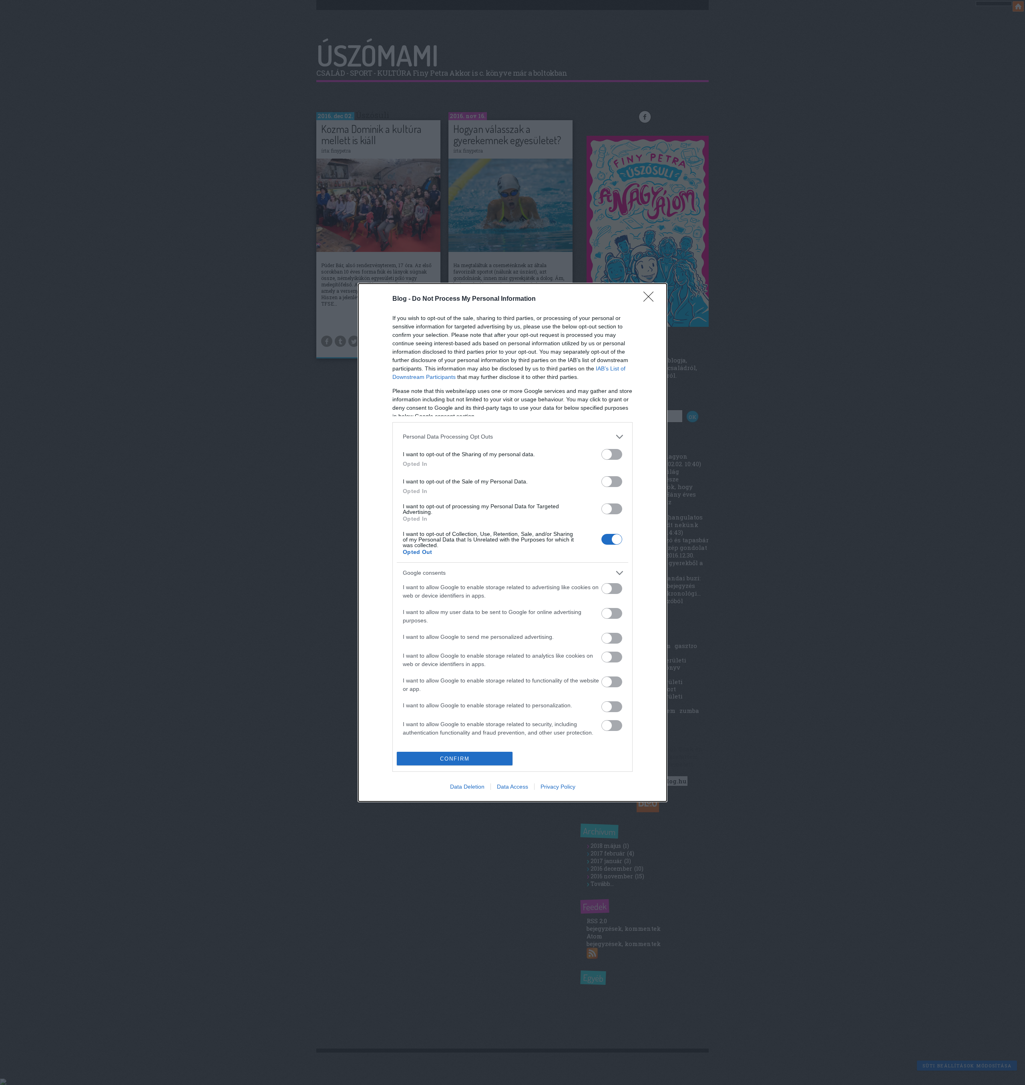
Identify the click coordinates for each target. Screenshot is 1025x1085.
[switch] (611, 454)
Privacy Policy (558, 786)
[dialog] (512, 543)
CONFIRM (455, 759)
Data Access (512, 786)
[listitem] (512, 437)
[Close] (651, 299)
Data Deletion (467, 786)
